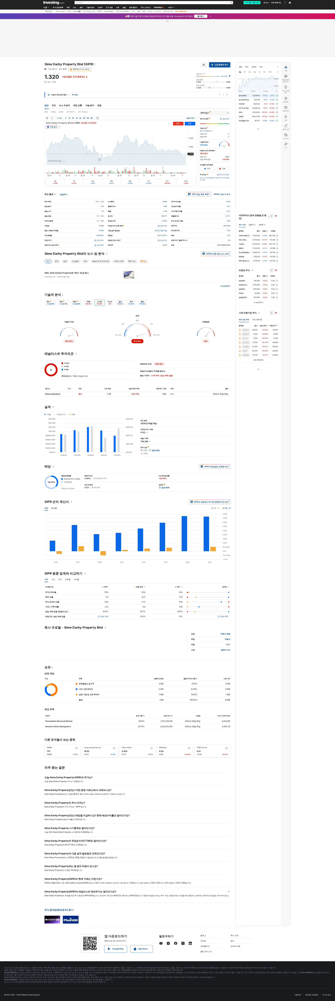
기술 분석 (89, 105)
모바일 (203, 941)
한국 (69, 11)
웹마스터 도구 (206, 951)
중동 (144, 11)
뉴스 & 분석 (64, 105)
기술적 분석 (52, 295)
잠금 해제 (104, 616)
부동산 (227, 639)
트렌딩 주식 (244, 270)
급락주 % (262, 225)
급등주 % (252, 225)
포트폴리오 (205, 946)
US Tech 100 (244, 108)
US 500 (241, 104)
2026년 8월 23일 (161, 231)
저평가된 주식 (168, 11)
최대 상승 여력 (244, 319)
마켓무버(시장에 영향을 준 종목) (252, 217)
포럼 (99, 105)
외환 (240, 67)
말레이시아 (225, 650)
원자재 (254, 67)
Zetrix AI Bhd (126, 748)
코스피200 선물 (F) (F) (247, 100)
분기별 (54, 508)
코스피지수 (243, 96)
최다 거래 (242, 225)
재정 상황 (77, 105)
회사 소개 (234, 935)
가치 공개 (224, 76)
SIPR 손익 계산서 (56, 502)
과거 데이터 (70, 112)
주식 (261, 67)
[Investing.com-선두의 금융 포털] (53, 2)
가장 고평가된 (257, 319)
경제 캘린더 (133, 7)
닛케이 (241, 116)
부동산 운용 (225, 634)
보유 (47, 667)
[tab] (50, 302)
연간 (46, 508)
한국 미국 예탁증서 (122, 11)
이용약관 (298, 995)
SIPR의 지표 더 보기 (222, 194)
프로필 (53, 112)
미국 (133, 11)
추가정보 (75, 95)
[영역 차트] (52, 118)
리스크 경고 (326, 995)
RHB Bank (163, 748)
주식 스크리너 (146, 7)
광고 (232, 941)
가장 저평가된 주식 (248, 312)
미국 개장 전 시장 (89, 11)
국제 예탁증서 (109, 11)
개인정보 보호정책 (311, 995)
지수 (246, 67)
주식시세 (48, 11)
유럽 (138, 11)
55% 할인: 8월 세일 (252, 3)
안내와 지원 (235, 946)
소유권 (61, 112)
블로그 (203, 935)
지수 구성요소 (83, 112)
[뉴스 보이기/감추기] (97, 118)
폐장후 (99, 11)
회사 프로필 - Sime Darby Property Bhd (73, 627)
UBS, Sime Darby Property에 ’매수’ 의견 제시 (66, 273)
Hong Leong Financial (92, 748)
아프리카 (158, 11)
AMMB (49, 748)
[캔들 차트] (47, 118)
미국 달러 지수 (244, 121)
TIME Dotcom (202, 748)
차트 (54, 105)
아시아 (150, 11)
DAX (240, 112)
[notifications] (285, 2)
